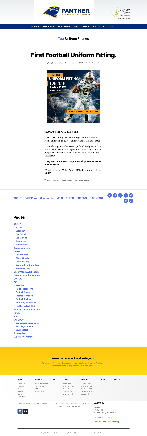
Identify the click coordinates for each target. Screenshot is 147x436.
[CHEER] (131, 195)
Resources (21, 241)
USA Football (22, 330)
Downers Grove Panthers (56, 180)
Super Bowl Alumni (23, 337)
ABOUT (34, 26)
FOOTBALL (97, 26)
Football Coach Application (27, 309)
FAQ (16, 282)
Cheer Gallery (23, 261)
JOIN (76, 26)
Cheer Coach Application (26, 272)
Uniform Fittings (72, 180)
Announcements (22, 248)
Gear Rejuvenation (25, 326)
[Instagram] (25, 411)
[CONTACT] (131, 201)
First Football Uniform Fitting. (73, 55)
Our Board (21, 234)
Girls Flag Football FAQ (27, 302)
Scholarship (20, 333)
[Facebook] (20, 411)
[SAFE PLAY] (115, 195)
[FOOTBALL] (126, 201)
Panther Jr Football (59, 63)
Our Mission (22, 238)
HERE (87, 141)
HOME (17, 313)
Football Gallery (23, 299)
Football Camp (23, 292)
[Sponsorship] (120, 195)
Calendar (20, 231)
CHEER (84, 26)
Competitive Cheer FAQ (27, 265)
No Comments (94, 63)
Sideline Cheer (23, 268)
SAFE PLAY (47, 26)
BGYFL (19, 227)
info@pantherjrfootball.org (108, 422)
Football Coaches (24, 295)
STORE (102, 380)
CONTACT (112, 26)
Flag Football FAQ (24, 289)
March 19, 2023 (77, 63)
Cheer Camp (22, 254)
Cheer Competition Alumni (27, 275)
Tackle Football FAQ (25, 306)
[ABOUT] (109, 195)
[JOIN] (126, 195)
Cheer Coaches (23, 258)
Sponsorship (64, 26)
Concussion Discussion (27, 323)
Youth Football (84, 180)
